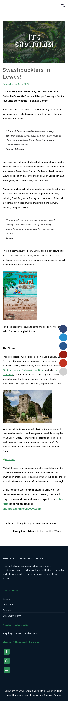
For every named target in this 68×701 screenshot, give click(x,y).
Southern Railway (11, 370)
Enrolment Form (12, 616)
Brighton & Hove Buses (33, 370)
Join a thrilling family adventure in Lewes (31, 523)
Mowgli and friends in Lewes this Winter (38, 531)
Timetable (8, 604)
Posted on (16, 84)
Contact (7, 610)
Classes (7, 599)
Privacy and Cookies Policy (45, 695)
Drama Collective (35, 690)
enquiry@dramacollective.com (22, 508)
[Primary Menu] (62, 6)
